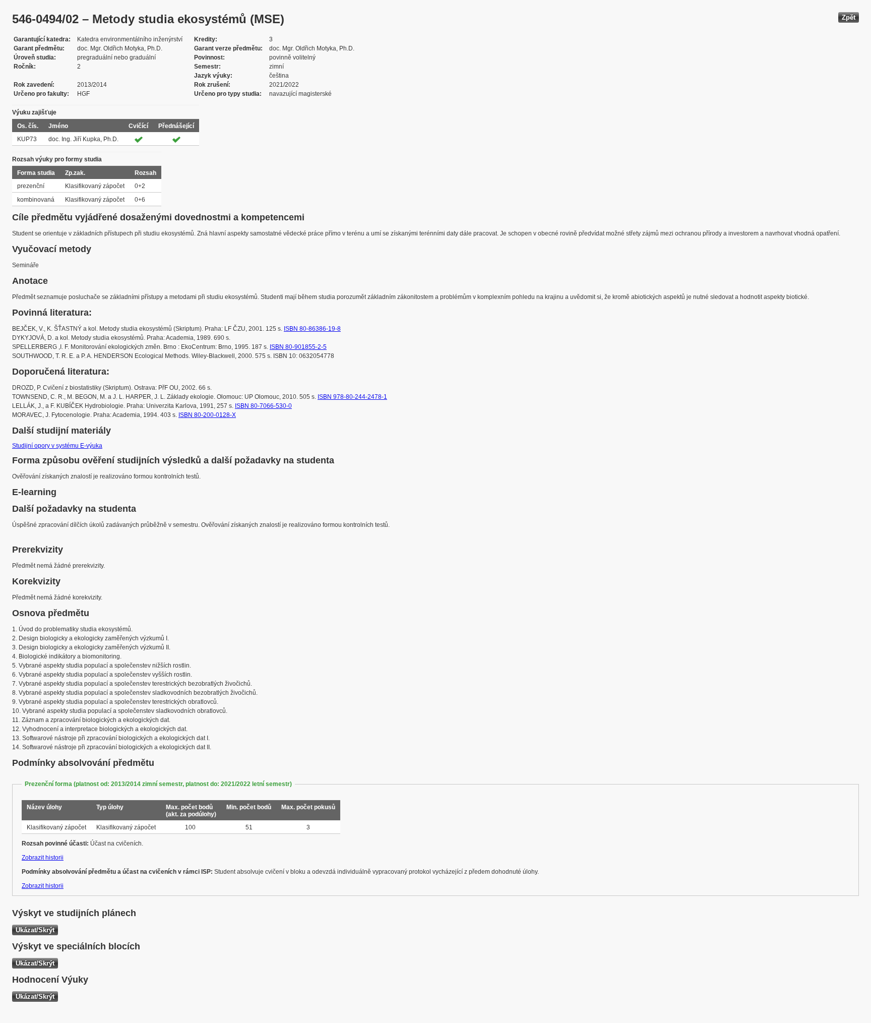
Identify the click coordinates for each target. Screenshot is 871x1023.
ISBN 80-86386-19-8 (312, 328)
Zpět (848, 17)
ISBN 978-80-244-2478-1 (352, 396)
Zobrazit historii (43, 857)
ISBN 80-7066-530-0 (263, 405)
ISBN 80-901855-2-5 (298, 346)
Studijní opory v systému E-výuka (57, 445)
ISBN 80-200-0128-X (207, 414)
